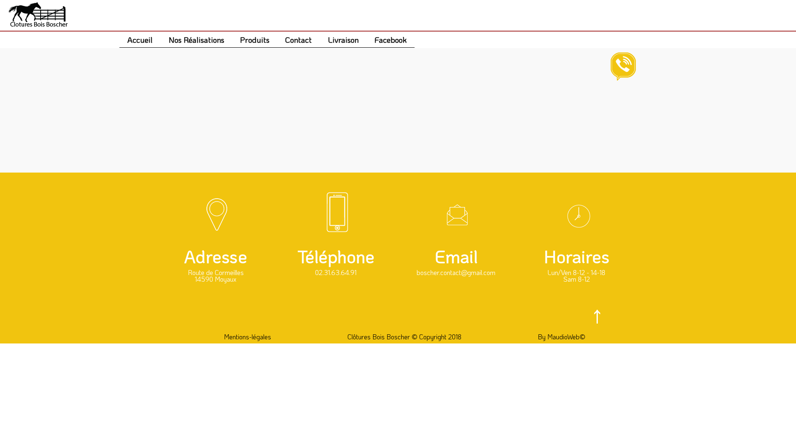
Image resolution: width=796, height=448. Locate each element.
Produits (254, 39)
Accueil (140, 39)
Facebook (390, 39)
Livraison (343, 39)
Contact (298, 39)
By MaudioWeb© (561, 336)
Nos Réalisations (196, 39)
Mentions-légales (247, 336)
